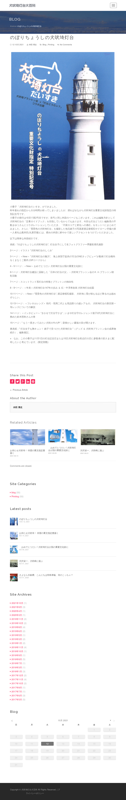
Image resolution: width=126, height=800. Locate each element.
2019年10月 (17, 623)
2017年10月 (17, 683)
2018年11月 (17, 647)
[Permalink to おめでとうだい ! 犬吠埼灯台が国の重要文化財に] (62, 435)
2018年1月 (17, 671)
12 (47, 743)
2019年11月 (17, 618)
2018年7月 (17, 663)
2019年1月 (17, 643)
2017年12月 (17, 675)
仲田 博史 (33, 44)
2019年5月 (17, 635)
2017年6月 (17, 695)
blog (44, 44)
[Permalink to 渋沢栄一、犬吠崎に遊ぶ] (98, 437)
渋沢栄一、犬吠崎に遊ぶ (92, 450)
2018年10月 (17, 651)
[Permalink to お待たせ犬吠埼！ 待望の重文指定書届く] (27, 437)
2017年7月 (17, 691)
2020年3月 (17, 614)
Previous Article (19, 389)
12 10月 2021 (18, 44)
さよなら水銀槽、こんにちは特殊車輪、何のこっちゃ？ (46, 575)
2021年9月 (17, 606)
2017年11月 (17, 679)
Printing (51, 44)
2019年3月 (17, 639)
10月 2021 (63, 720)
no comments (66, 44)
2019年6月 (17, 631)
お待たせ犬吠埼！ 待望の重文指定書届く (27, 451)
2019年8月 (17, 627)
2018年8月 (17, 659)
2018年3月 (17, 667)
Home (13, 26)
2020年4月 (17, 610)
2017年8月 (17, 687)
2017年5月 (17, 699)
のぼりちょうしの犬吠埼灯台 (42, 37)
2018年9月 (17, 655)
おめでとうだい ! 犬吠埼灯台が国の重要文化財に (62, 449)
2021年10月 (17, 602)
